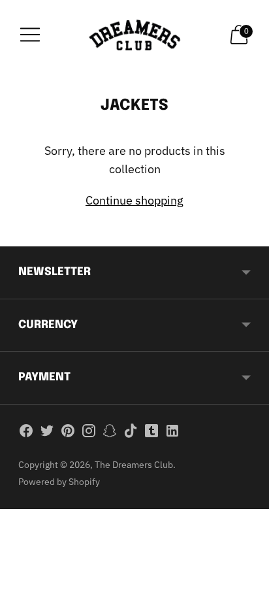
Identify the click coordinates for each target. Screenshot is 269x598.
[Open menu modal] (30, 34)
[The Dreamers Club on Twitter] (47, 433)
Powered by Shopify (59, 482)
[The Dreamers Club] (135, 35)
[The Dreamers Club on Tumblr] (151, 433)
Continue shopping (134, 200)
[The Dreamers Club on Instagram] (89, 433)
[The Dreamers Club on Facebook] (26, 433)
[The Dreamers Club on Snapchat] (110, 433)
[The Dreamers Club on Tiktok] (130, 433)
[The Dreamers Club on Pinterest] (68, 433)
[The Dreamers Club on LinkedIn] (172, 433)
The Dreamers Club (134, 465)
